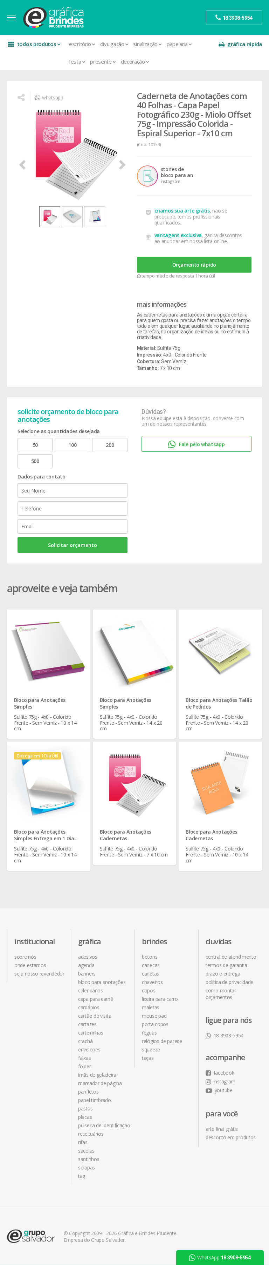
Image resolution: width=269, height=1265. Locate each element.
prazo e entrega (223, 973)
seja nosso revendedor (39, 973)
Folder (84, 1066)
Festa (75, 61)
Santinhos (88, 1159)
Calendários (90, 990)
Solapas (86, 1167)
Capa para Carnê (95, 999)
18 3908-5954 (228, 1035)
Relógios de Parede (162, 1041)
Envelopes (89, 1049)
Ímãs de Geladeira (97, 1074)
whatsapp (52, 97)
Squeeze (151, 1049)
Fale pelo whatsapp (202, 444)
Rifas (83, 1142)
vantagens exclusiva (178, 235)
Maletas (150, 1007)
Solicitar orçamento (72, 545)
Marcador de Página (100, 1083)
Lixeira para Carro (160, 999)
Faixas (84, 1058)
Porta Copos (155, 1024)
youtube (224, 1090)
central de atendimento (231, 956)
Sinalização (145, 43)
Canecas (151, 965)
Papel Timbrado (94, 1100)
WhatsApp (224, 1257)
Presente (101, 61)
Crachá (85, 1041)
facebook (224, 1072)
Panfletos (88, 1091)
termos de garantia (226, 965)
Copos (149, 990)
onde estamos (30, 965)
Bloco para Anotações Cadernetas (125, 835)
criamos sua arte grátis (182, 210)
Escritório (80, 43)
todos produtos (36, 43)
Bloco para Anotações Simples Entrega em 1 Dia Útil (44, 838)
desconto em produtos (231, 1137)
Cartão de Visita (94, 1015)
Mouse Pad (154, 1015)
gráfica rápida (244, 43)
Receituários (90, 1133)
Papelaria (177, 43)
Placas (85, 1117)
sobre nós (25, 956)
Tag (81, 1176)
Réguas (149, 1032)
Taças (148, 1058)
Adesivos (87, 956)
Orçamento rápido (194, 264)
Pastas (85, 1108)
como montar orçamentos (221, 993)
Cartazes (87, 1024)
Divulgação (112, 43)
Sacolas (86, 1150)
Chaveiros (152, 982)
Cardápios (88, 1007)
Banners (87, 973)
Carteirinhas (90, 1032)
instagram (224, 1081)
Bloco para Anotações (102, 982)
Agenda (86, 965)
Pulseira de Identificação (104, 1125)
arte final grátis (222, 1129)
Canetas (150, 973)
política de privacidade (229, 982)
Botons (149, 956)
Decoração (133, 61)
